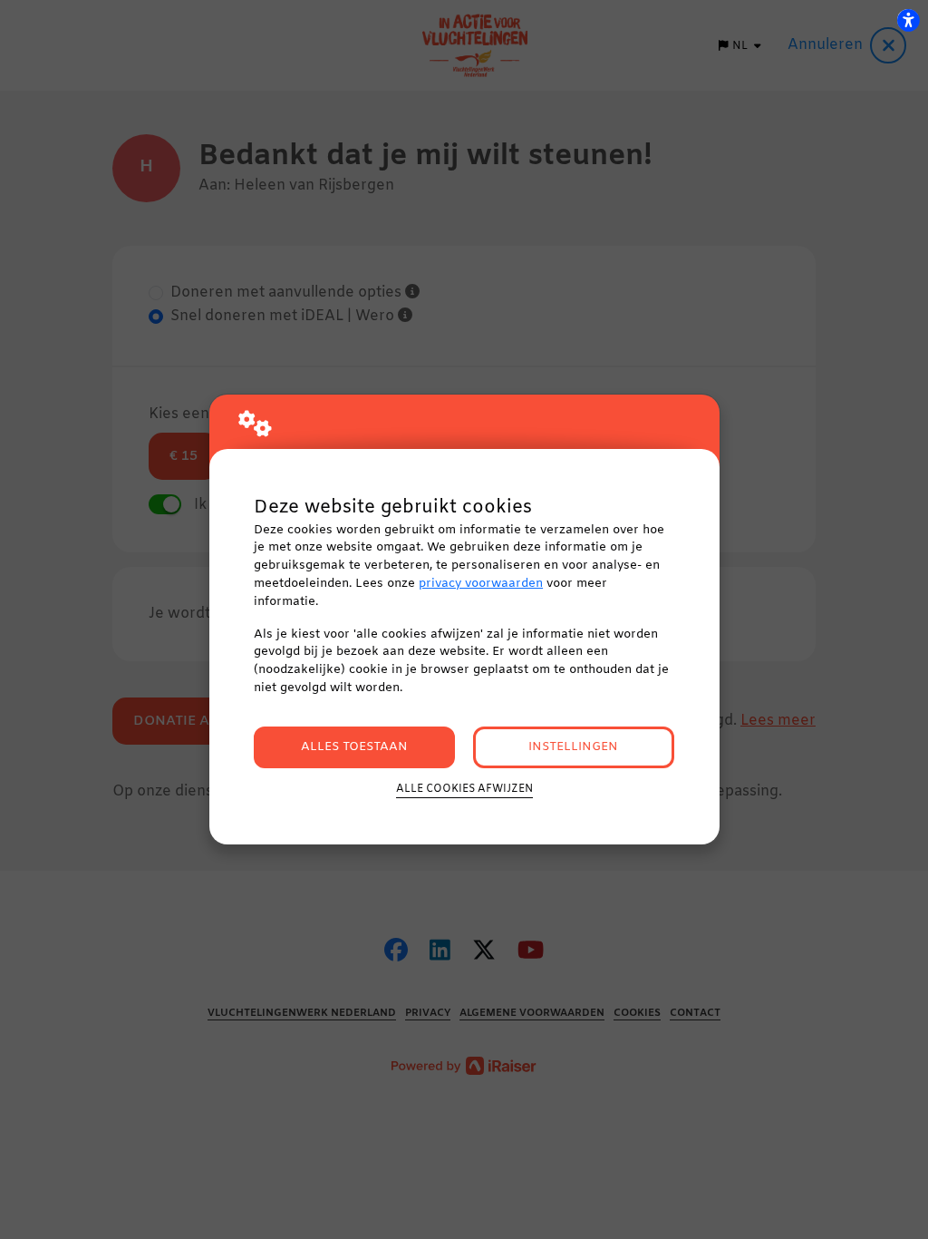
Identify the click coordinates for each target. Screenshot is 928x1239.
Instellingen (573, 747)
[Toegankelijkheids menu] (908, 20)
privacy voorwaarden (481, 583)
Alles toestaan (354, 747)
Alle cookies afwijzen (464, 789)
